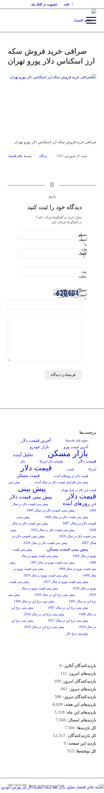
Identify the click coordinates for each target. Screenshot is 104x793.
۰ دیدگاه (44, 156)
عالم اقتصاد (15, 156)
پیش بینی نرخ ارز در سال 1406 (34, 601)
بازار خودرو (39, 447)
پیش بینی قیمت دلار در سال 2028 (45, 542)
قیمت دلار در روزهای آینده (71, 475)
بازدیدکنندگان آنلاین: (79, 666)
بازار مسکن (68, 453)
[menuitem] (67, 4)
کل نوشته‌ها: (85, 751)
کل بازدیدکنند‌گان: (81, 735)
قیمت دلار (36, 468)
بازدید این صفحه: (81, 743)
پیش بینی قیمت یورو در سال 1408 (53, 565)
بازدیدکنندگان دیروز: (79, 697)
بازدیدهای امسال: (81, 720)
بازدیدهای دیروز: (82, 689)
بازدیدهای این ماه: (80, 712)
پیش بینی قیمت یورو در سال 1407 (52, 562)
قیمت (70, 469)
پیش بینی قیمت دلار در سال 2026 (53, 533)
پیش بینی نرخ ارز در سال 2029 (44, 626)
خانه (67, 4)
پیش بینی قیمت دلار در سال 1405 (51, 510)
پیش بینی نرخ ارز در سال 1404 (54, 594)
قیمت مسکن (28, 475)
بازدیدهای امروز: (81, 673)
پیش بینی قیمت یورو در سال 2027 (66, 581)
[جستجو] (74, 20)
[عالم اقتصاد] (60, 20)
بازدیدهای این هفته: (79, 704)
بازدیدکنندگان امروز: (78, 681)
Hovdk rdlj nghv (77, 440)
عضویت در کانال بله (44, 4)
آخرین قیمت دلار (36, 440)
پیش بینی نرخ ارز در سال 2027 (68, 620)
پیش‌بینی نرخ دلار (77, 633)
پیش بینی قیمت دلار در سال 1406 (66, 517)
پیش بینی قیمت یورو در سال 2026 (45, 575)
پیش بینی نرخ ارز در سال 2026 (44, 614)
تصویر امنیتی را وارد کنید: (83, 244)
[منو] (88, 20)
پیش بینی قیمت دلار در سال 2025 (53, 530)
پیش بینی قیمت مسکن (67, 548)
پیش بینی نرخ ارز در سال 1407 (68, 607)
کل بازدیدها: (85, 728)
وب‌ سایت (82, 274)
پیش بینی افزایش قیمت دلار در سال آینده (61, 482)
